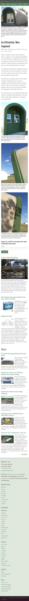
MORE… (25, 4)
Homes (3, 489)
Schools (3, 491)
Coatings (3, 551)
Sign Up (4, 252)
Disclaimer (4, 599)
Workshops (4, 515)
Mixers (3, 559)
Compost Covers (5, 565)
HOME (3, 4)
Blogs (2, 580)
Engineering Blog (5, 588)
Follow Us (3, 569)
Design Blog (4, 591)
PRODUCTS (14, 4)
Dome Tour (4, 517)
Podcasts (3, 532)
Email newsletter (5, 574)
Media (3, 546)
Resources (4, 510)
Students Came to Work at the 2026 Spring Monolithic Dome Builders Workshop (12, 373)
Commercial (4, 499)
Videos (3, 523)
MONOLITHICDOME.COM (11, 1)
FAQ (2, 534)
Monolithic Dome (5, 484)
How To (3, 519)
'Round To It (4, 582)
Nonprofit (3, 529)
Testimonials (4, 536)
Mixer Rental (4, 561)
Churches (3, 493)
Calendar (3, 513)
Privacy (20, 597)
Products (3, 542)
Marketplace (4, 507)
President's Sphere (6, 584)
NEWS (20, 4)
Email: (2, 246)
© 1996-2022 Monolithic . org (9, 597)
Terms (24, 597)
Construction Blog (6, 586)
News (3, 349)
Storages (3, 495)
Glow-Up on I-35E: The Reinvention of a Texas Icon (13, 433)
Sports (3, 497)
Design (3, 521)
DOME (8, 4)
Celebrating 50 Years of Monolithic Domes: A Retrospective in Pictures (12, 414)
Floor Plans (4, 544)
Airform (3, 548)
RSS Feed (3, 576)
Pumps (3, 557)
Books (3, 525)
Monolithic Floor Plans (6, 316)
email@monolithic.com (7, 470)
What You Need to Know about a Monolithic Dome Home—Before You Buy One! (13, 298)
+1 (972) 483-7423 (6, 468)
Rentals (3, 503)
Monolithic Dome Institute (13, 474)
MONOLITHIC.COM (23, 1)
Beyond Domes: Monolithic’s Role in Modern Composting (12, 392)
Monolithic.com (5, 478)
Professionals (4, 527)
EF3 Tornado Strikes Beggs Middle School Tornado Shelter (13, 354)
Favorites (3, 563)
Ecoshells (3, 501)
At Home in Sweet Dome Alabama (9, 257)
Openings (3, 555)
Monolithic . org (5, 462)
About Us (3, 538)
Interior (3, 553)
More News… (25, 454)
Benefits (3, 487)
